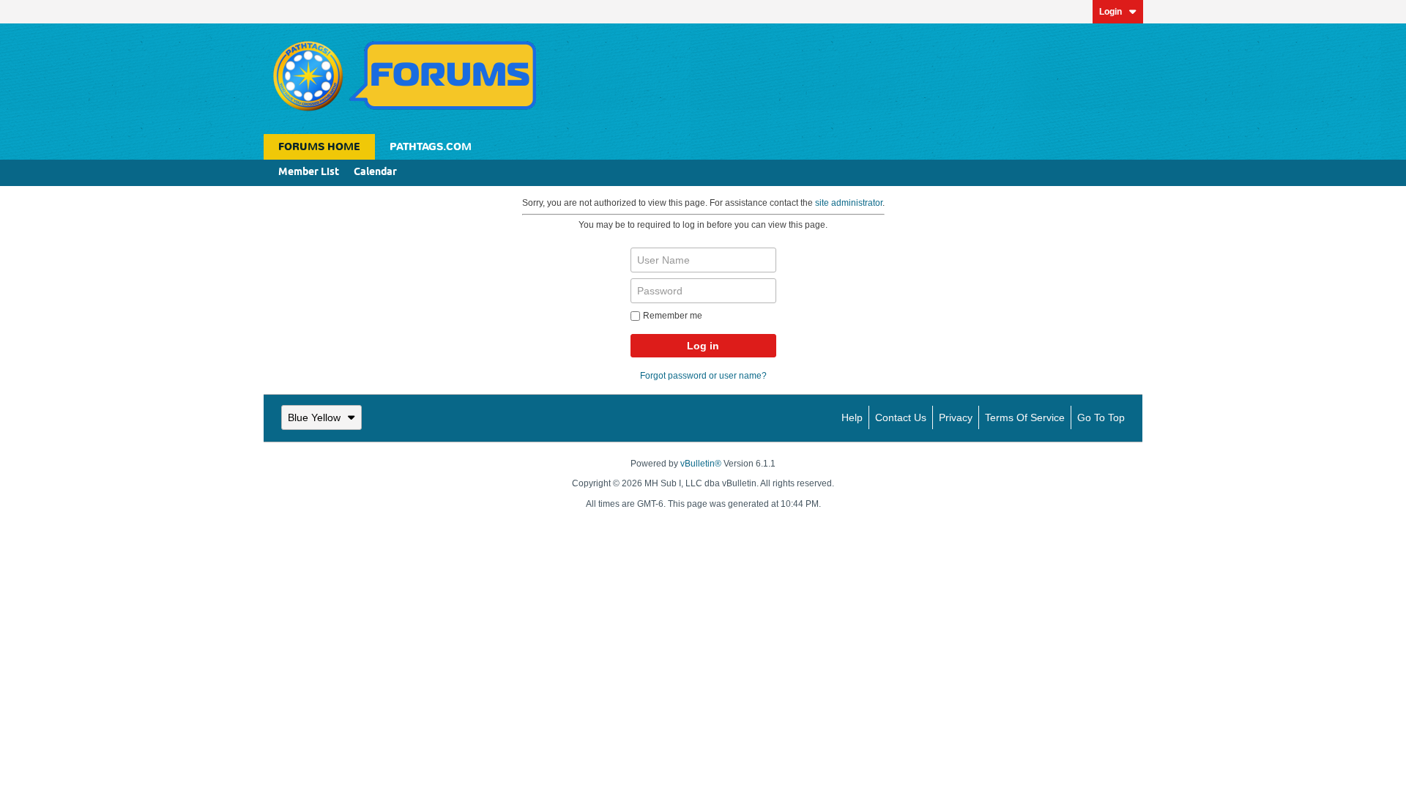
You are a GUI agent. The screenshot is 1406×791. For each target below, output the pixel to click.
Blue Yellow (314, 417)
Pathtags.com (431, 147)
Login (1110, 12)
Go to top (1101, 417)
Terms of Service (1025, 417)
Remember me (672, 316)
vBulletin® (700, 463)
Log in (703, 346)
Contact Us (900, 417)
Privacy (955, 417)
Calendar (375, 172)
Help (852, 417)
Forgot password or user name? (703, 376)
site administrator (848, 203)
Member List (308, 172)
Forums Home (319, 147)
